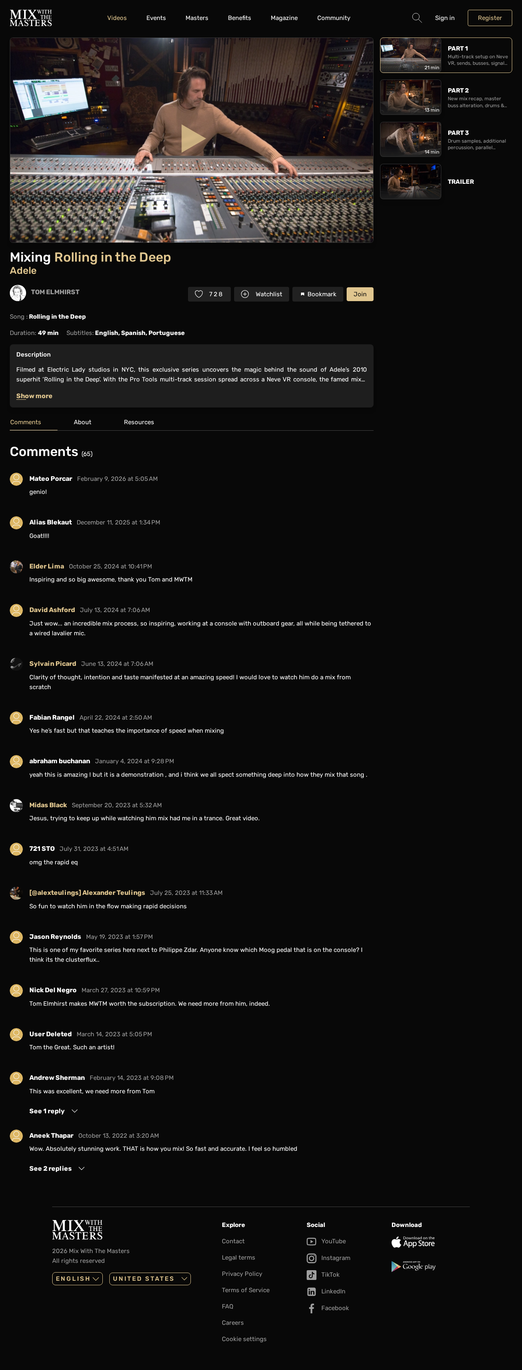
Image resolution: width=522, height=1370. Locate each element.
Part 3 (458, 133)
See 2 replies (50, 1168)
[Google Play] (431, 1266)
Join (360, 294)
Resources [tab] (139, 422)
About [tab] (82, 422)
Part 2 (458, 90)
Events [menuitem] (156, 18)
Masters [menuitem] (197, 18)
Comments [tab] (25, 422)
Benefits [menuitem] (239, 18)
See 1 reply (47, 1111)
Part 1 (458, 48)
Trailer (461, 181)
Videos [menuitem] (117, 18)
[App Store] (431, 1242)
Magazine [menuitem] (284, 18)
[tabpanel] (192, 808)
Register (490, 18)
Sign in (445, 18)
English (73, 1278)
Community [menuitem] (333, 18)
